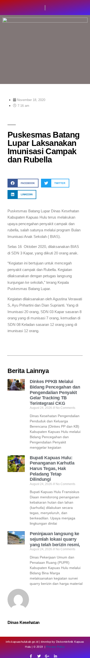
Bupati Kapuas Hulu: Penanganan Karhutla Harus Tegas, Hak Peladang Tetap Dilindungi (52, 468)
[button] (23, 183)
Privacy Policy (55, 646)
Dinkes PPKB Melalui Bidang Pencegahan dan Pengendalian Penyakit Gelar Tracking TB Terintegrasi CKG (55, 392)
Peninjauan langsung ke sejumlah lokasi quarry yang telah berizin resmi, (55, 539)
